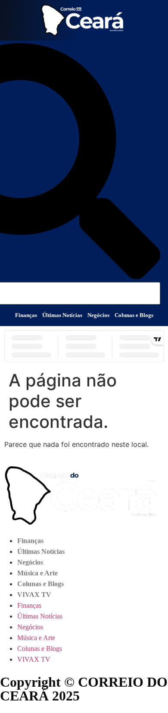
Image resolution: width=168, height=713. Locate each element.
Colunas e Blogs (134, 315)
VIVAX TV (34, 594)
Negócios (98, 315)
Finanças (26, 315)
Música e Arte (37, 573)
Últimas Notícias (62, 315)
